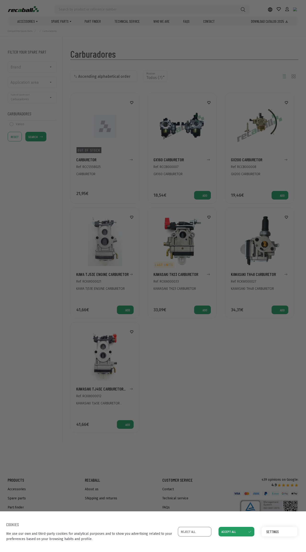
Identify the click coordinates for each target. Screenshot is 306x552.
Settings (272, 531)
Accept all (228, 532)
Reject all (188, 532)
